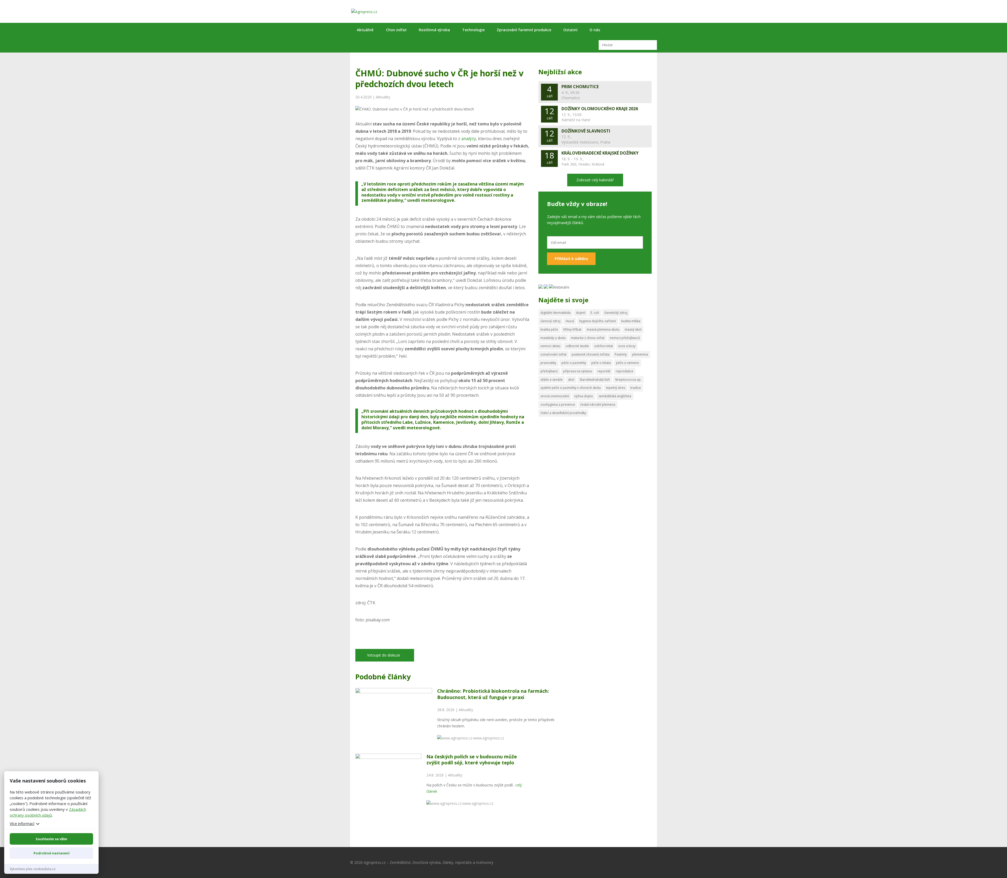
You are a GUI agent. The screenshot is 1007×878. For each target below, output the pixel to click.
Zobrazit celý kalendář (595, 179)
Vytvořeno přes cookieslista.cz (33, 869)
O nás (595, 29)
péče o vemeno (627, 363)
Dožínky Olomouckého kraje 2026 (599, 109)
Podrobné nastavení (51, 853)
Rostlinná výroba (434, 29)
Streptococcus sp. (628, 379)
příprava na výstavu (577, 371)
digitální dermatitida (555, 312)
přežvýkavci (549, 371)
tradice (635, 387)
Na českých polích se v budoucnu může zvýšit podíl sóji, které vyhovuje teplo (471, 759)
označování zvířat (553, 354)
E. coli (595, 312)
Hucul (570, 321)
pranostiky (548, 363)
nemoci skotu (550, 346)
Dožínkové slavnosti (585, 131)
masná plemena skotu (603, 329)
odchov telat (603, 346)
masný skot (633, 329)
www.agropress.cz (488, 738)
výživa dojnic (583, 396)
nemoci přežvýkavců (625, 338)
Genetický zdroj (615, 312)
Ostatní (570, 29)
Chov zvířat (396, 29)
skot (571, 379)
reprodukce (624, 371)
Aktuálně (365, 29)
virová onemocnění (554, 396)
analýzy (468, 138)
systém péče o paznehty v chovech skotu (570, 387)
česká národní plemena (597, 404)
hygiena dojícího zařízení (597, 321)
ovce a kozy (626, 346)
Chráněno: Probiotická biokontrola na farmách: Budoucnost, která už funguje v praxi (493, 694)
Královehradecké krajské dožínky (600, 153)
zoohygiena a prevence (557, 404)
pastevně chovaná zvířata (590, 354)
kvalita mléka (630, 321)
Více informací (22, 823)
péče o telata (601, 363)
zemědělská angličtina (614, 396)
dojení (580, 312)
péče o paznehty (573, 363)
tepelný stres (615, 387)
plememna (640, 354)
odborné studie (577, 346)
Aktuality (383, 96)
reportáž (603, 371)
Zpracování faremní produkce (524, 29)
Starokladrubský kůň (595, 379)
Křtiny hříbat (572, 329)
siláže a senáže (551, 379)
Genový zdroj (550, 321)
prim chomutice (580, 86)
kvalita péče (549, 329)
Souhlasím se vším (51, 839)
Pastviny (621, 354)
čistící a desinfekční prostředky (563, 413)
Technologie (473, 29)
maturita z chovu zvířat (587, 338)
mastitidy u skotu (553, 338)
